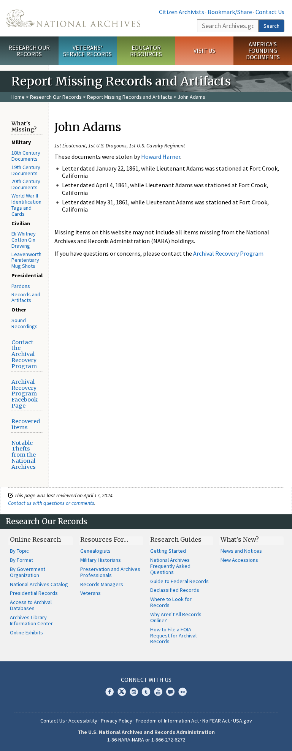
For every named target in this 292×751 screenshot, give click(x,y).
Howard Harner (160, 156)
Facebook (109, 691)
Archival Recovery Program (228, 253)
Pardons (20, 286)
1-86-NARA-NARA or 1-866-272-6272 (146, 739)
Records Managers (101, 584)
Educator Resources (146, 51)
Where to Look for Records (171, 602)
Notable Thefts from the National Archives (23, 455)
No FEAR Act (216, 720)
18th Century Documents (25, 155)
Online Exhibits (26, 632)
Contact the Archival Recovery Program (24, 354)
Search (271, 25)
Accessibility (82, 720)
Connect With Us (146, 679)
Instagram (133, 691)
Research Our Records (29, 51)
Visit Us (204, 50)
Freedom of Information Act (167, 720)
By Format (21, 560)
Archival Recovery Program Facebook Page (24, 393)
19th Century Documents (25, 170)
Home (18, 96)
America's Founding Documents (263, 50)
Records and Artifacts (25, 297)
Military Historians (100, 560)
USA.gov (242, 720)
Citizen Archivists (181, 12)
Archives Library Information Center (31, 620)
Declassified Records (174, 590)
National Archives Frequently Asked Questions (170, 566)
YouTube (158, 691)
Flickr (182, 691)
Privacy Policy (116, 720)
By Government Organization (27, 572)
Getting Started (168, 550)
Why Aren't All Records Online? (176, 617)
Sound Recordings (24, 323)
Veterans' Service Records (87, 51)
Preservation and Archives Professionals (110, 572)
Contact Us (270, 12)
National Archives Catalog (39, 584)
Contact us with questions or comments (51, 503)
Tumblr (146, 691)
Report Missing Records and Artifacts (129, 96)
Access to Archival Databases (31, 605)
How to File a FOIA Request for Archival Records (173, 635)
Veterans (90, 593)
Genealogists (95, 550)
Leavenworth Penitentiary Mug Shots (26, 260)
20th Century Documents (25, 184)
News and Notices (241, 550)
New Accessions (239, 560)
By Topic (19, 550)
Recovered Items (25, 424)
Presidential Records (34, 593)
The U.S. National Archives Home (73, 18)
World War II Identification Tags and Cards (26, 204)
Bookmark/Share (230, 12)
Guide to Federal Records (179, 581)
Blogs (170, 691)
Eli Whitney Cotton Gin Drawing (23, 239)
